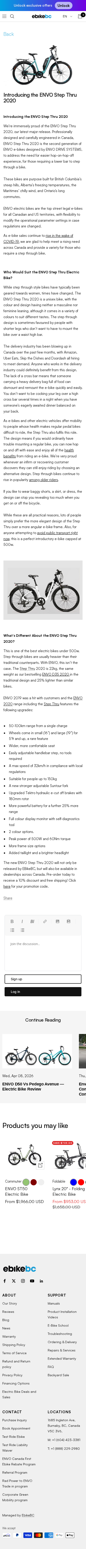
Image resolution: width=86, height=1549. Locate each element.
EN (65, 16)
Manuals (54, 1303)
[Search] (12, 16)
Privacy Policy (12, 1375)
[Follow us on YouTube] (32, 1281)
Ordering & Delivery (62, 1342)
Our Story (9, 1303)
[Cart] (80, 16)
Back (8, 34)
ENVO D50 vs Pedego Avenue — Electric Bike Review (33, 1086)
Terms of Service (14, 1353)
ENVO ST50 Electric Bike (16, 1191)
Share (7, 898)
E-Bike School (58, 1325)
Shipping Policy (13, 1345)
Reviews (8, 1312)
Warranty (9, 1336)
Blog (5, 1320)
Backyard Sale (58, 1375)
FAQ (51, 1367)
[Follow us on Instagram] (23, 1281)
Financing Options (16, 1383)
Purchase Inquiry (14, 1420)
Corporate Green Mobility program (15, 1497)
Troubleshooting (60, 1334)
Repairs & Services (61, 1350)
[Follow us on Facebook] (4, 1281)
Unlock (64, 5)
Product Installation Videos (62, 1314)
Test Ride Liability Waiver (15, 1447)
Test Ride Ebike (13, 1437)
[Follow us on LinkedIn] (41, 1281)
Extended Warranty (62, 1358)
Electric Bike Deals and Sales (19, 1394)
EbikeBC (28, 1515)
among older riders (43, 480)
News (6, 1328)
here (7, 886)
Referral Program (14, 1472)
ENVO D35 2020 (55, 674)
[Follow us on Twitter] (13, 1281)
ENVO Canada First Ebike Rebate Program (19, 1461)
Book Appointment (16, 1428)
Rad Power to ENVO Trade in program (17, 1483)
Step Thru (27, 668)
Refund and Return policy (16, 1364)
